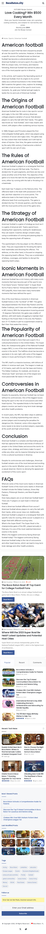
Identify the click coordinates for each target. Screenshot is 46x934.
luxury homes (22, 878)
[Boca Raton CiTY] (14, 3)
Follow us (5, 892)
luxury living (33, 878)
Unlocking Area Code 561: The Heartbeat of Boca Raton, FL (34, 776)
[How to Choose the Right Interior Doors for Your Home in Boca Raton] (34, 739)
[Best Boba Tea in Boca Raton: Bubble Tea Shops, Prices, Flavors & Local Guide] (8, 834)
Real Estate (20, 882)
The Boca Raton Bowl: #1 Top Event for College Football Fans (21, 587)
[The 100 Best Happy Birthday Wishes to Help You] (8, 717)
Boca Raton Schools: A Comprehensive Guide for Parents (29, 671)
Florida (23, 875)
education (33, 867)
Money (5, 882)
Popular (7, 662)
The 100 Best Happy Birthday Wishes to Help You (27, 715)
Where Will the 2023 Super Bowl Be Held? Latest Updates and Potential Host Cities (22, 635)
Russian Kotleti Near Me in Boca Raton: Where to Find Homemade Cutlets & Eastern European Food (12, 750)
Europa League (7, 871)
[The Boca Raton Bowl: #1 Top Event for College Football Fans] (23, 568)
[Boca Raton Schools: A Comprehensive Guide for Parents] (8, 673)
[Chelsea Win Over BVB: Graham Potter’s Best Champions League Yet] (8, 693)
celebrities (23, 867)
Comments (37, 662)
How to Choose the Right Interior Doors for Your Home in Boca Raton (34, 749)
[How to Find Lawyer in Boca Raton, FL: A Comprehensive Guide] (37, 851)
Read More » (8, 599)
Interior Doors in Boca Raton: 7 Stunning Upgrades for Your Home (11, 776)
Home (5, 38)
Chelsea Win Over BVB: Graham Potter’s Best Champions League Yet (29, 692)
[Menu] (3, 3)
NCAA (12, 882)
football (30, 875)
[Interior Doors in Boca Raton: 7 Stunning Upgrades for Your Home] (12, 766)
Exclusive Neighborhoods (31, 871)
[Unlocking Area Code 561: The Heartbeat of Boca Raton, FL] (34, 766)
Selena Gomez (32, 882)
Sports (11, 38)
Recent (22, 662)
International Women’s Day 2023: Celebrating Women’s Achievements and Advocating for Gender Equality (29, 704)
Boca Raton (13, 867)
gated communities (9, 878)
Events (17, 871)
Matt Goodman (8, 582)
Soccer (5, 886)
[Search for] (43, 3)
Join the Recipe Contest (23, 30)
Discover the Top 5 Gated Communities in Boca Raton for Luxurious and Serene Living (28, 681)
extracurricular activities (10, 875)
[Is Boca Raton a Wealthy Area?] (23, 851)
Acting (5, 867)
